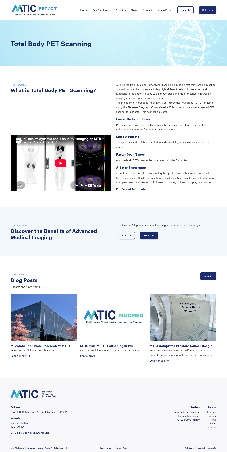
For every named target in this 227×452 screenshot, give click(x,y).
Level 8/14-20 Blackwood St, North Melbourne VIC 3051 (39, 412)
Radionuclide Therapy (188, 415)
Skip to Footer (5, 3)
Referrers (207, 10)
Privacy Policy (122, 447)
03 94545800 (18, 426)
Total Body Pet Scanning (187, 412)
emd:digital (211, 447)
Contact (147, 10)
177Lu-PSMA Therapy (188, 419)
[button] (102, 10)
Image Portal (164, 10)
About (213, 423)
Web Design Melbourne (194, 447)
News (134, 10)
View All (208, 276)
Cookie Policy (105, 447)
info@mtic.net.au (19, 422)
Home (83, 10)
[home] (34, 10)
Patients (185, 10)
